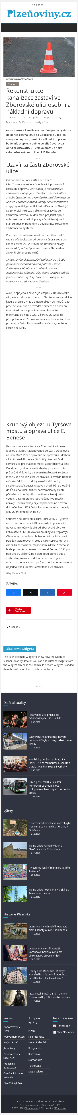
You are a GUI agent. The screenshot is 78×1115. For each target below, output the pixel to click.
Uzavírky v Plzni (40, 122)
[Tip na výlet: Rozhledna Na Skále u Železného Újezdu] (15, 887)
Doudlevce (11, 122)
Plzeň (31, 1030)
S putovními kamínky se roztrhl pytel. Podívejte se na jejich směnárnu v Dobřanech (50, 826)
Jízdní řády (9, 1048)
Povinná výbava (12, 1083)
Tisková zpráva (31, 117)
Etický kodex (59, 1101)
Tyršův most (25, 122)
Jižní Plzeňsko (36, 1036)
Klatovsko (34, 1054)
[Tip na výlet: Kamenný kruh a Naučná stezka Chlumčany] (15, 843)
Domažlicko (35, 1060)
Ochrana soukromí (29, 1105)
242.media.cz (60, 1108)
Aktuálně (12, 84)
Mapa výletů (35, 1071)
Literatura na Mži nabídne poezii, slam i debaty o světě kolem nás (48, 928)
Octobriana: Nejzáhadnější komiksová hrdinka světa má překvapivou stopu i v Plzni (45, 952)
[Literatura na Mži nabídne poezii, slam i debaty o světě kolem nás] (15, 924)
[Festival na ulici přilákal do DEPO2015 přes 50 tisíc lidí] (15, 713)
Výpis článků (48, 1105)
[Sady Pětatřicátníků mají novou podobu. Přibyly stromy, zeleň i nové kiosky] (15, 735)
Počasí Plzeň (11, 1042)
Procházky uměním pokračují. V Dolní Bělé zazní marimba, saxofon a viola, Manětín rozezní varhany (49, 763)
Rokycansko (35, 1048)
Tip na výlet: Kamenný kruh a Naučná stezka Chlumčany (46, 847)
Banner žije (63, 1026)
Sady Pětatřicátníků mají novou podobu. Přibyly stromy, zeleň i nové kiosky (50, 740)
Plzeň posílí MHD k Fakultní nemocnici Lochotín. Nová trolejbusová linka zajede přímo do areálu (49, 787)
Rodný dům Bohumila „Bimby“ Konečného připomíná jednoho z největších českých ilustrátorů (48, 974)
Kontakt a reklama (24, 1101)
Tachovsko (34, 1065)
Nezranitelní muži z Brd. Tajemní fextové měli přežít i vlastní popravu (50, 995)
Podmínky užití (43, 1101)
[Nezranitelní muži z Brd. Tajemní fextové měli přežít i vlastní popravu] (15, 991)
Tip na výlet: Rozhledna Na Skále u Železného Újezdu (49, 891)
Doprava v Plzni (52, 117)
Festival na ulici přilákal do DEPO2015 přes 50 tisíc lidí (44, 716)
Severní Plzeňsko (38, 1042)
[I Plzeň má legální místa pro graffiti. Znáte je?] (15, 865)
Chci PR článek (65, 1032)
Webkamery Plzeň (14, 1036)
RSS (58, 1105)
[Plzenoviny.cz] (7, 27)
